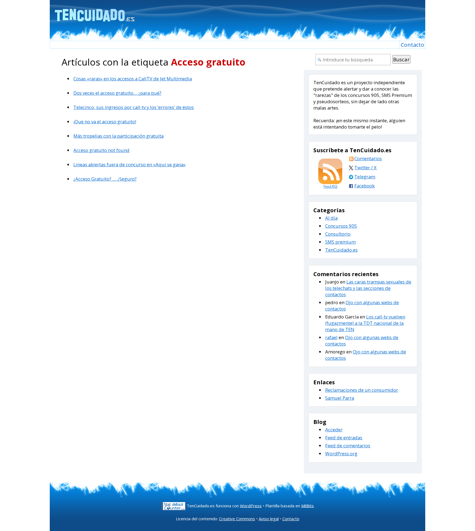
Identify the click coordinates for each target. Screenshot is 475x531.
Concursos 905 (341, 226)
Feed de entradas (343, 437)
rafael (331, 337)
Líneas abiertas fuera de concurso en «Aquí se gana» (129, 164)
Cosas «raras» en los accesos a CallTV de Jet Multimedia (132, 78)
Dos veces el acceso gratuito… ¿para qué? (117, 93)
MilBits (307, 505)
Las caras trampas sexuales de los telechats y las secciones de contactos (368, 288)
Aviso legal (269, 518)
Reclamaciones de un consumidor (361, 390)
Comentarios (368, 158)
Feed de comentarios (347, 445)
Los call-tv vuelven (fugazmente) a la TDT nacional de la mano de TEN (365, 323)
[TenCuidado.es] (94, 12)
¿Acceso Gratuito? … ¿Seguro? (105, 179)
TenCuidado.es (341, 250)
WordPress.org (341, 453)
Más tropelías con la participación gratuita (118, 136)
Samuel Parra (339, 398)
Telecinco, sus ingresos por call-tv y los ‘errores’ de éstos (133, 107)
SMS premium (340, 242)
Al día (331, 218)
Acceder (334, 429)
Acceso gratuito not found (101, 150)
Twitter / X (365, 167)
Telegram (364, 176)
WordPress (251, 505)
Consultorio (337, 234)
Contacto (412, 44)
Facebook (364, 186)
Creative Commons (237, 518)
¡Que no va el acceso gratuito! (104, 121)
